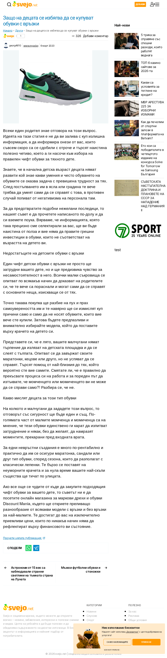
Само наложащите (117, 642)
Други (19, 30)
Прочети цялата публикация (22, 538)
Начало (7, 30)
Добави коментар (95, 36)
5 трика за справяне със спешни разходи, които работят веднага (151, 45)
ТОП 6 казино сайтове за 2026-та (150, 67)
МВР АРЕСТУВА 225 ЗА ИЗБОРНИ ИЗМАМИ (152, 108)
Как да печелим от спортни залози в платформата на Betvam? (152, 130)
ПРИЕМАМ (146, 642)
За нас (132, 611)
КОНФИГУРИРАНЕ (111, 650)
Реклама (133, 615)
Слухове (92, 615)
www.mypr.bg (30, 45)
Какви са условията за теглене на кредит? (150, 89)
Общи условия (137, 620)
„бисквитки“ (132, 631)
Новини (91, 611)
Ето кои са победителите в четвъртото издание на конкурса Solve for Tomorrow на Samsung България (152, 160)
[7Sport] (139, 231)
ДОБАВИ (140, 4)
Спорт (90, 620)
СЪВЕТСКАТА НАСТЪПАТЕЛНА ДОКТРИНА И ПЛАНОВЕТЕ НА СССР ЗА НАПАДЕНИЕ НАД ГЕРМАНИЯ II (153, 196)
